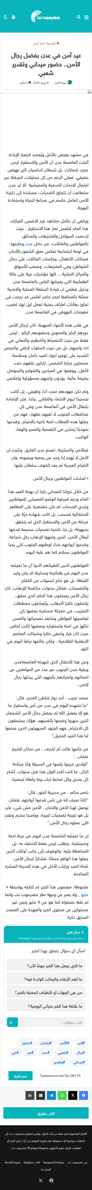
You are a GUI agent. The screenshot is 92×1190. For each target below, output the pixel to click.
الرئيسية (51, 43)
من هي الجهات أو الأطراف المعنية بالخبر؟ (48, 991)
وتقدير (58, 1061)
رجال (80, 1052)
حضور (26, 1042)
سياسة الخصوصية (53, 1161)
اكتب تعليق (46, 1112)
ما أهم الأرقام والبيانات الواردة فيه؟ (53, 978)
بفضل (44, 1042)
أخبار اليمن (38, 43)
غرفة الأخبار (60, 82)
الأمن (63, 1042)
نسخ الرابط (20, 1075)
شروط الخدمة (13, 1161)
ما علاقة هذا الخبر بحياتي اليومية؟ (55, 1005)
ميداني (78, 1061)
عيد (29, 1052)
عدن (29, 242)
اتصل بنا (46, 1168)
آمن (80, 1042)
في (14, 1052)
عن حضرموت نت (77, 1161)
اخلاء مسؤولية (32, 1161)
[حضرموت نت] (46, 16)
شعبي (62, 1052)
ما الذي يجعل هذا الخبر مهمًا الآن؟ (54, 965)
